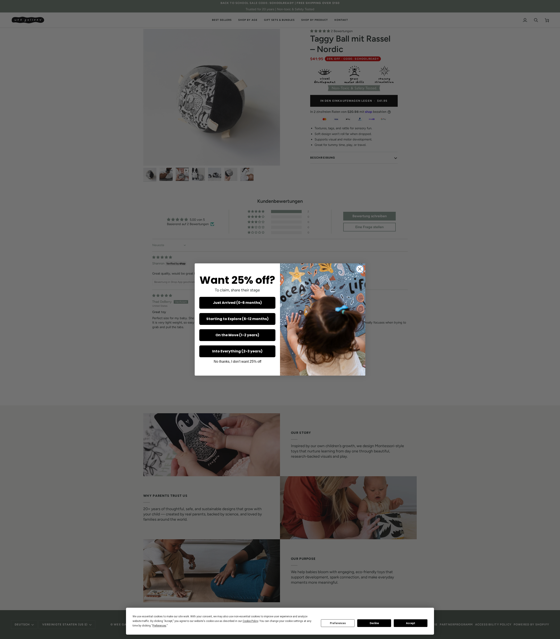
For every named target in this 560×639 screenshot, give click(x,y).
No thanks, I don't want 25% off (237, 361)
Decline (374, 623)
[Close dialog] (360, 269)
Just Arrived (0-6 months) (237, 302)
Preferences (338, 623)
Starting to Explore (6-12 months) (237, 318)
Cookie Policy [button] (250, 621)
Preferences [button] (159, 625)
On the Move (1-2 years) (237, 335)
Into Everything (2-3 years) (237, 351)
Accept (410, 623)
